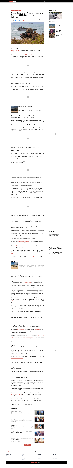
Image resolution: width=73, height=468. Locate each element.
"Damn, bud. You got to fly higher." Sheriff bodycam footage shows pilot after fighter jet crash (59, 31)
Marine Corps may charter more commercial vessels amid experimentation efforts (55, 234)
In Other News (14, 408)
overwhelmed (37, 329)
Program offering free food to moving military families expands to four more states (21, 432)
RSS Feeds (23, 458)
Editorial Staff (39, 458)
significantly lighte (26, 282)
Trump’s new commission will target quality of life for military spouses (21, 418)
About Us (53, 455)
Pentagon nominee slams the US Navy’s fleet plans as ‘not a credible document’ (26, 346)
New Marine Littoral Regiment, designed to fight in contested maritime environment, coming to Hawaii (30, 264)
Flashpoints (36, 1)
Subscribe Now (69, 1)
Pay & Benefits (31, 1)
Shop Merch (23, 459)
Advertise (38, 455)
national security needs (15, 50)
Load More (27, 444)
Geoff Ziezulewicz (38, 110)
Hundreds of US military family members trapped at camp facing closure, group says (55, 243)
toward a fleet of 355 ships (27, 337)
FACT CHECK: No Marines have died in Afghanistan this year (55, 253)
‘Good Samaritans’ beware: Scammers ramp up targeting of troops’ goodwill (22, 425)
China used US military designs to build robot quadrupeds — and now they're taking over (54, 20)
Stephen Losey (33, 110)
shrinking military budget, (16, 394)
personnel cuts (31, 256)
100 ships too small (21, 329)
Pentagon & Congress (42, 1)
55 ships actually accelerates (17, 357)
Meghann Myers (20, 111)
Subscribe (23, 455)
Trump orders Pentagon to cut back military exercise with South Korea (59, 35)
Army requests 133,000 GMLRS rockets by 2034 (58, 25)
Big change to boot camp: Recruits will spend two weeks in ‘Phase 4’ (55, 248)
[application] (55, 15)
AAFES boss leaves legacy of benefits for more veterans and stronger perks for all (22, 411)
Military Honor (60, 1)
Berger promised (19, 245)
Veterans (64, 1)
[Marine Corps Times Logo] (12, 1)
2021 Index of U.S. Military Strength (32, 54)
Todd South (21, 110)
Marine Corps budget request (23, 241)
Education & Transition (53, 1)
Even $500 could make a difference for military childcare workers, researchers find (22, 439)
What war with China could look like (25, 106)
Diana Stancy (29, 110)
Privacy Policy (8, 455)
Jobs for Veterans (55, 458)
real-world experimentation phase (18, 300)
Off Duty (48, 1)
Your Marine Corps (16, 10)
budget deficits (26, 398)
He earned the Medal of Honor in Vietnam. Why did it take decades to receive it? (55, 239)
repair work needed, (19, 331)
